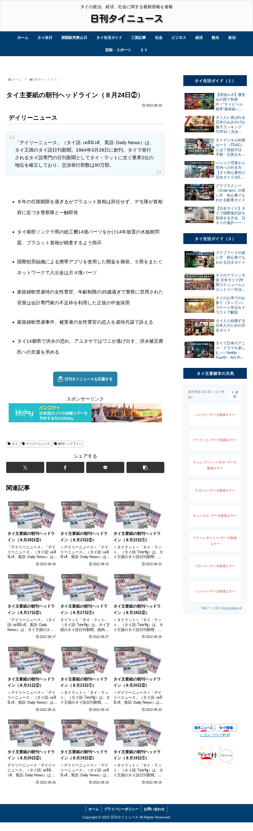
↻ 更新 (235, 394)
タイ (15, 444)
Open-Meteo (230, 608)
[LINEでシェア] (105, 467)
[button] (145, 467)
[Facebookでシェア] (65, 467)
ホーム (93, 809)
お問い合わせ (154, 809)
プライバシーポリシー (121, 809)
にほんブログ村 (213, 735)
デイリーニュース (38, 444)
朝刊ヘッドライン (70, 444)
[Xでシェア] (25, 467)
